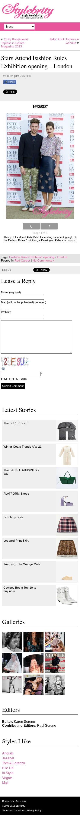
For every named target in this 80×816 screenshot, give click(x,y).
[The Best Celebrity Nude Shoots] (12, 685)
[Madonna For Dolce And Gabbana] (55, 685)
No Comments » (44, 260)
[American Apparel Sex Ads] (33, 685)
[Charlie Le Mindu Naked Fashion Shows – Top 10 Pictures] (33, 663)
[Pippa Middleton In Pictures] (33, 642)
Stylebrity (20, 805)
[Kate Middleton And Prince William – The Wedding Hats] (55, 642)
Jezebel (8, 758)
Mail (5, 783)
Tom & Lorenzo (13, 763)
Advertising (21, 801)
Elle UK (8, 768)
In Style (7, 773)
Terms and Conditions (13, 810)
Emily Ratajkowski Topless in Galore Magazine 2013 (14, 43)
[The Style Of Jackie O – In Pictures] (12, 642)
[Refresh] (3, 369)
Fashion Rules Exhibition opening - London (38, 257)
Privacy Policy (34, 810)
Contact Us (8, 801)
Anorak (7, 753)
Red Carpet (22, 260)
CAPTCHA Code (14, 379)
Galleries (13, 622)
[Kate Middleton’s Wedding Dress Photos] (12, 663)
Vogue (7, 778)
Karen (9, 76)
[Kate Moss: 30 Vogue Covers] (55, 663)
